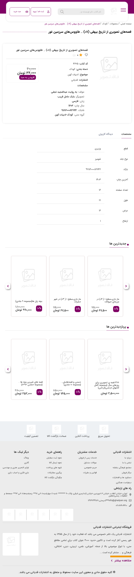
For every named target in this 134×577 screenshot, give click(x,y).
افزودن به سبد (28, 77)
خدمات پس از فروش (88, 458)
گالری (26, 463)
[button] (7, 286)
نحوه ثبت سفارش (54, 458)
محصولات (114, 24)
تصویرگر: (80, 96)
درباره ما (128, 458)
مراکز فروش (126, 472)
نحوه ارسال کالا (55, 463)
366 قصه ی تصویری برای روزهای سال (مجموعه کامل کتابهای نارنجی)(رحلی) (106, 385)
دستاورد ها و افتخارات (121, 477)
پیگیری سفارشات (54, 472)
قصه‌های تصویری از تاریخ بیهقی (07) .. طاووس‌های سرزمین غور (72, 24)
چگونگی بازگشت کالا (53, 477)
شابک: (81, 110)
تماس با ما (126, 463)
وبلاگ (26, 458)
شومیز (98, 159)
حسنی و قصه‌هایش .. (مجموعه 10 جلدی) (71, 383)
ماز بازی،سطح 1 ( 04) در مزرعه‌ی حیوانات (108, 300)
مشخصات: (82, 85)
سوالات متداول (90, 463)
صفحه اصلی (126, 24)
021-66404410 (121, 505)
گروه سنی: (79, 114)
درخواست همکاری (123, 482)
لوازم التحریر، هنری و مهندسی (16, 467)
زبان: (81, 101)
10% (116, 309)
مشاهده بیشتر (123, 560)
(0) (74, 55)
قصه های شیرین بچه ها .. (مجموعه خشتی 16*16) (30, 383)
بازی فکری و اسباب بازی (18, 472)
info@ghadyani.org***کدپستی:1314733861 (107, 500)
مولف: (81, 92)
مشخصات (126, 134)
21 (100, 200)
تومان (21, 73)
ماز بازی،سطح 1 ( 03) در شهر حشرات (67, 300)
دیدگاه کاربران (106, 134)
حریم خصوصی (90, 467)
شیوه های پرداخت (54, 467)
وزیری (98, 148)
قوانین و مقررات (90, 472)
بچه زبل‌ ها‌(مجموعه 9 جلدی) (28, 301)
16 (100, 190)
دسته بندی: (82, 69)
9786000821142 (93, 169)
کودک (104, 24)
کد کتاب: (83, 63)
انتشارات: (83, 80)
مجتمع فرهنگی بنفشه (122, 467)
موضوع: (83, 74)
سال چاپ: (79, 105)
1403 (98, 179)
